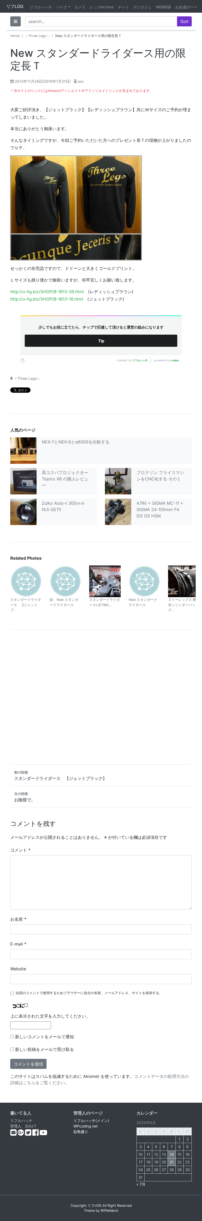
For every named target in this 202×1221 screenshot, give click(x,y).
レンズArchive (102, 7)
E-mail (18, 944)
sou (81, 81)
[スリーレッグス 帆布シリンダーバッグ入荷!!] (184, 581)
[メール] (14, 1133)
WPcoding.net (85, 1126)
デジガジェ (142, 7)
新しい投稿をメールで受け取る (44, 1049)
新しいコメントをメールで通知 (44, 1036)
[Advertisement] (101, 697)
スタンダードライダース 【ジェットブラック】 (60, 778)
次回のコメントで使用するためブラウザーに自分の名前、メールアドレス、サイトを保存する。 (89, 993)
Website (18, 968)
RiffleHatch (109, 1211)
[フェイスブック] (36, 1133)
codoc (175, 360)
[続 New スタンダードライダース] (65, 581)
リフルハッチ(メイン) (91, 1120)
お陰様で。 (24, 799)
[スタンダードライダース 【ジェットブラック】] (26, 581)
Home (14, 36)
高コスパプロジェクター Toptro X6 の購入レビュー (65, 479)
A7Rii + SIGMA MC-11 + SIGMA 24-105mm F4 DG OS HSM (160, 509)
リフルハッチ (41, 7)
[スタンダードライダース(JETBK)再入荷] (105, 581)
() (43, 81)
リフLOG (14, 6)
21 (172, 1162)
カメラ (79, 7)
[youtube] (43, 1133)
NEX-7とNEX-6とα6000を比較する (75, 442)
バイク (61, 7)
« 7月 (141, 1184)
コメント (20, 850)
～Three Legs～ (37, 36)
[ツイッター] (28, 1133)
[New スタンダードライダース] (144, 581)
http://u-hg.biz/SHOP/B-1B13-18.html (46, 299)
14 (172, 1154)
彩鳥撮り (80, 1131)
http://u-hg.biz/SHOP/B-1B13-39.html (47, 291)
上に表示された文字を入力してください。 (50, 1016)
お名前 (18, 919)
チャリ (123, 7)
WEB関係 (163, 7)
